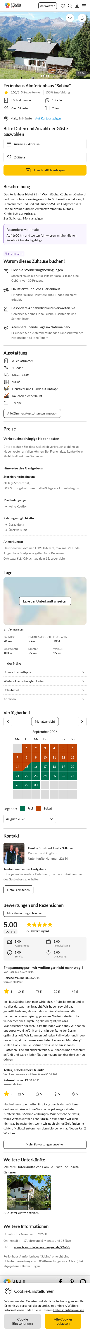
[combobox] (6, 819)
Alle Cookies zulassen (63, 1321)
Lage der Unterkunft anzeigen (45, 601)
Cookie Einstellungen (22, 1321)
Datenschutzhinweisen (68, 1310)
